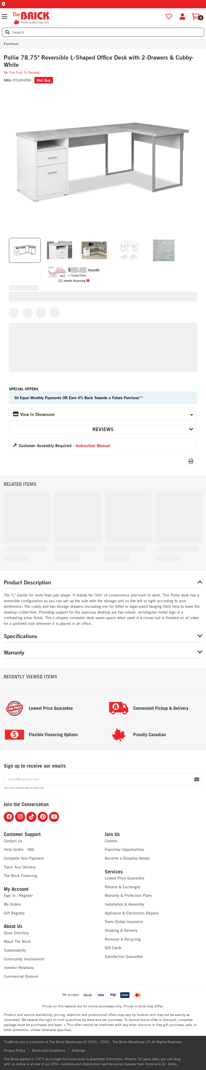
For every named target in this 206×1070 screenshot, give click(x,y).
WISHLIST (169, 17)
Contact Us (13, 841)
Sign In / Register (18, 895)
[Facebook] (9, 817)
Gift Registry (14, 913)
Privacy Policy (14, 1050)
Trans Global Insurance (124, 921)
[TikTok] (31, 817)
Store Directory (16, 933)
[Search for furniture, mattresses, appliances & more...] (7, 32)
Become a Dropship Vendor (127, 858)
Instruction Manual (93, 445)
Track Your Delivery (20, 867)
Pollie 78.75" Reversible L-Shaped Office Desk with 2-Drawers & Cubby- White (99, 61)
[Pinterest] (43, 817)
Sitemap (78, 1050)
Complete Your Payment (24, 858)
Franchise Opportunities (124, 849)
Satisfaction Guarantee (124, 956)
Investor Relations (19, 967)
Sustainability (15, 950)
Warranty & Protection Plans (128, 895)
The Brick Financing (20, 875)
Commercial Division (21, 976)
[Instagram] (20, 817)
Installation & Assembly (124, 904)
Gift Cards (113, 947)
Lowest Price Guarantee (124, 878)
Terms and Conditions (48, 1050)
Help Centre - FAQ (19, 849)
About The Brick (17, 941)
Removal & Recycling (123, 939)
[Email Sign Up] (196, 779)
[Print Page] (191, 461)
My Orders (12, 904)
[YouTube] (54, 817)
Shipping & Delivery (121, 930)
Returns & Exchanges (122, 887)
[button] (103, 4)
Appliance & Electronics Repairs (132, 913)
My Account (16, 889)
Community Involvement (24, 959)
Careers (111, 841)
